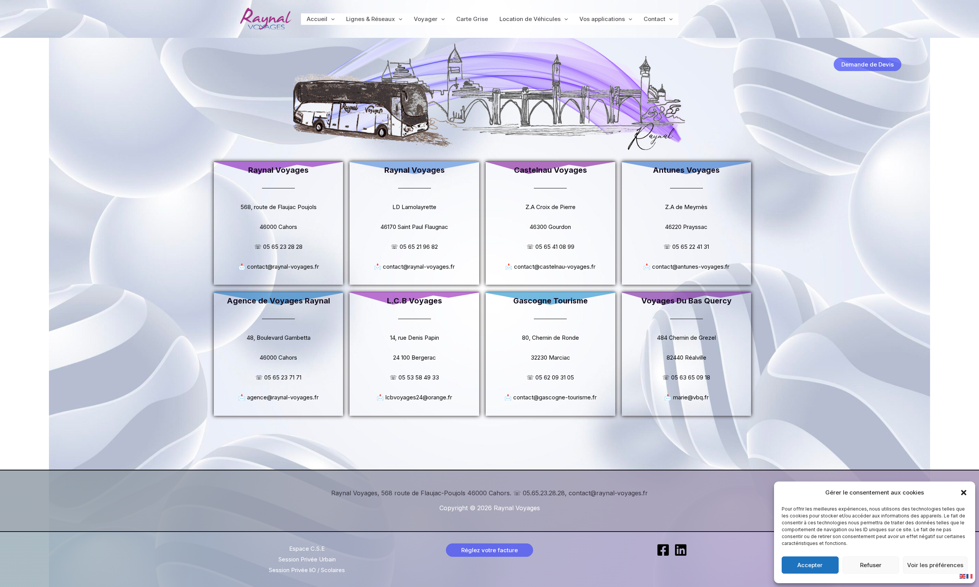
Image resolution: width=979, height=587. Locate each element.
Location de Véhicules (530, 19)
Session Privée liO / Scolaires (307, 570)
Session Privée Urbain (307, 559)
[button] (964, 492)
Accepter (810, 565)
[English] (962, 575)
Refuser (870, 565)
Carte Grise (472, 19)
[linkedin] (680, 549)
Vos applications (602, 19)
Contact (654, 19)
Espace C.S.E (307, 548)
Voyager (425, 19)
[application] (331, 19)
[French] (969, 575)
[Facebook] (663, 549)
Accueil (317, 19)
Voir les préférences (935, 565)
